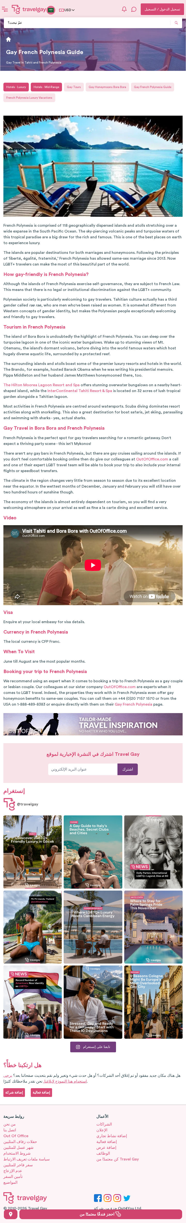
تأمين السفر (13, 1177)
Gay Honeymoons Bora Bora (107, 87)
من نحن (9, 1124)
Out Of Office (15, 1136)
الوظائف (103, 1153)
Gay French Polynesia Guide (152, 87)
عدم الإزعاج (12, 1171)
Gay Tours (74, 87)
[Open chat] (134, 9)
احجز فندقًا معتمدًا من (97, 1214)
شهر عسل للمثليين (18, 1148)
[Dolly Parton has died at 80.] (153, 852)
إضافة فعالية (106, 1142)
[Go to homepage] (29, 9)
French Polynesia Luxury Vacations (29, 97)
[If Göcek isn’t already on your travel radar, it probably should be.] (32, 852)
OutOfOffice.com (152, 459)
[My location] (10, 1214)
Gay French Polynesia (133, 704)
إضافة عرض (106, 1148)
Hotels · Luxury (16, 87)
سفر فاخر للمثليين (18, 1165)
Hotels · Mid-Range (46, 87)
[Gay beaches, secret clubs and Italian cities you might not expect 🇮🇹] (93, 852)
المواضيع (10, 1182)
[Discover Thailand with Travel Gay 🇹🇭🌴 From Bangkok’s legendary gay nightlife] (32, 927)
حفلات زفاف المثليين (20, 1142)
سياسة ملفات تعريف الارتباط (26, 1159)
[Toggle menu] (5, 9)
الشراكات (104, 1124)
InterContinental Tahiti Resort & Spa (79, 391)
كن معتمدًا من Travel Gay (117, 1159)
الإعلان (101, 1130)
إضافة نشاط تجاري (111, 1136)
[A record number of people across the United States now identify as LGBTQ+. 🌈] (32, 1002)
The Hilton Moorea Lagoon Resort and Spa (41, 385)
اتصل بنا (9, 1130)
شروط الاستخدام (17, 1153)
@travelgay (27, 804)
